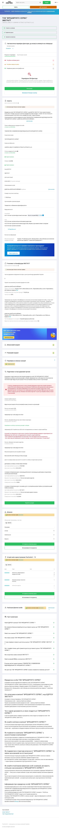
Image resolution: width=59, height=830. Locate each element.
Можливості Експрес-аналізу (29, 92)
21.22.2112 (7, 585)
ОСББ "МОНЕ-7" (6, 812)
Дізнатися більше (9, 337)
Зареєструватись (13, 253)
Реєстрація (44, 7)
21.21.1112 (7, 579)
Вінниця (17, 801)
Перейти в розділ (29, 502)
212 (10, 316)
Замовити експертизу (10, 37)
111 (17, 290)
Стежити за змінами (10, 28)
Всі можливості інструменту (29, 548)
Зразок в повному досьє (30, 544)
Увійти (15, 7)
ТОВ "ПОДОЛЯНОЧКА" (7, 814)
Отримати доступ (10, 364)
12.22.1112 (7, 572)
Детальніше (51, 189)
